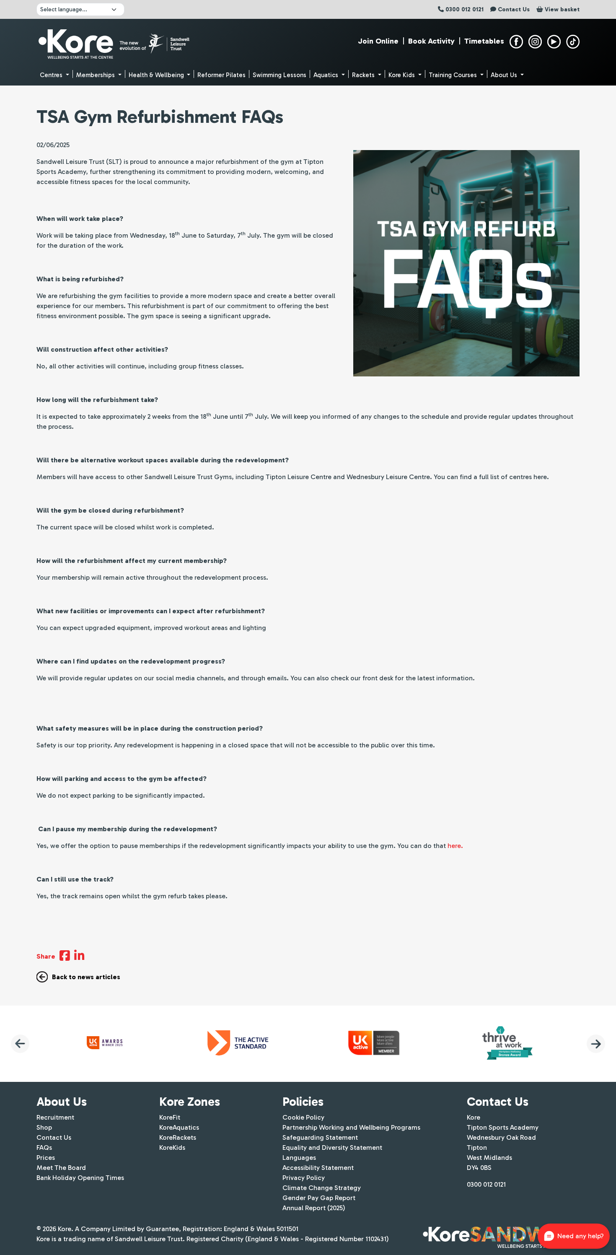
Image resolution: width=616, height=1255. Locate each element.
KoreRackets (177, 1137)
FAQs (44, 1147)
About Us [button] (505, 75)
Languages (299, 1158)
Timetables (484, 41)
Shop (44, 1127)
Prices (45, 1158)
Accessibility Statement (318, 1168)
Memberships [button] (96, 75)
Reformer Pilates (221, 75)
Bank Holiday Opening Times (80, 1178)
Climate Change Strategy (321, 1188)
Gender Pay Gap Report (318, 1198)
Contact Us (53, 1137)
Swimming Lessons (279, 75)
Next (595, 1043)
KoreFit (169, 1117)
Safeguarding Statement (320, 1137)
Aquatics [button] (326, 75)
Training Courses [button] (454, 75)
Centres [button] (52, 75)
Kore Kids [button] (402, 75)
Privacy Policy (303, 1178)
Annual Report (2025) (313, 1208)
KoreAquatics (179, 1127)
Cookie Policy (303, 1117)
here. (455, 846)
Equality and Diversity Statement (332, 1147)
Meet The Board (61, 1168)
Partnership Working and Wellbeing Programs (351, 1127)
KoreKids (172, 1147)
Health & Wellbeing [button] (157, 75)
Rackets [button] (364, 75)
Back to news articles (86, 977)
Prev (20, 1043)
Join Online (378, 41)
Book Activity (431, 41)
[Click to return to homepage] (115, 42)
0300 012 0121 (486, 1184)
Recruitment (55, 1117)
